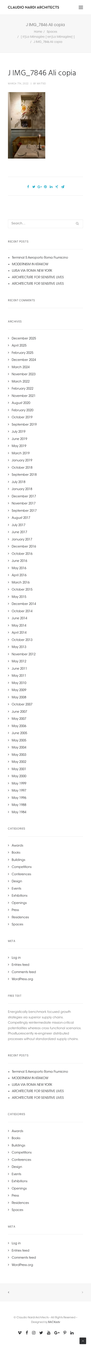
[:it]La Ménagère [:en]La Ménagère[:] (48, 37)
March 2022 (21, 381)
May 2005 (19, 740)
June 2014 (19, 618)
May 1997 (19, 790)
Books (16, 852)
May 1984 (19, 812)
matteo (41, 83)
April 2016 (19, 575)
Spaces (52, 31)
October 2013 (22, 640)
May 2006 (19, 726)
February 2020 (22, 410)
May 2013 (19, 647)
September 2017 (24, 511)
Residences (20, 917)
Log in (16, 958)
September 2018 (24, 475)
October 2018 (22, 468)
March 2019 (21, 453)
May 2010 (19, 683)
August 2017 (21, 518)
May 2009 (19, 690)
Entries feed (20, 965)
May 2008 (19, 697)
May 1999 (19, 783)
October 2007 (22, 704)
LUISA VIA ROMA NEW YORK (32, 271)
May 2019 (19, 446)
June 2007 (19, 712)
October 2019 (22, 417)
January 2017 (22, 539)
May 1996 (19, 798)
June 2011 (19, 669)
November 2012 (24, 654)
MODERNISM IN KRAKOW (30, 264)
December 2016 (24, 546)
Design (17, 881)
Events (16, 888)
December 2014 (24, 604)
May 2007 (19, 719)
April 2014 (19, 633)
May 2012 (19, 661)
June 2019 (19, 439)
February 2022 (22, 388)
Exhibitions (19, 896)
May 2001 (19, 769)
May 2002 (19, 762)
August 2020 (21, 403)
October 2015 (22, 589)
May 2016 (19, 568)
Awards (17, 845)
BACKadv (54, 1322)
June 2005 (19, 733)
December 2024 (24, 360)
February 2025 (22, 353)
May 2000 (19, 776)
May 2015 (19, 597)
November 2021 (24, 396)
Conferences (21, 874)
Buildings (18, 860)
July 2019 (18, 432)
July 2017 (18, 525)
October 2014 (22, 611)
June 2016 (19, 561)
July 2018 (18, 482)
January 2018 (22, 489)
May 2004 (19, 747)
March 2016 (21, 582)
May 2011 (19, 676)
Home (38, 31)
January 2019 (22, 460)
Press (15, 910)
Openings (19, 903)
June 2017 (19, 532)
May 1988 (19, 805)
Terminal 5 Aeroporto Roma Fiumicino (40, 258)
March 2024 (21, 367)
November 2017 (24, 503)
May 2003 (19, 755)
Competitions (22, 867)
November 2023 (24, 374)
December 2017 (24, 496)
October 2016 (22, 554)
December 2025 (24, 338)
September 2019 (24, 424)
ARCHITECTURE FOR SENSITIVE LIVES (38, 277)
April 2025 (19, 345)
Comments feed (24, 972)
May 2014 (19, 625)
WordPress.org (22, 979)
